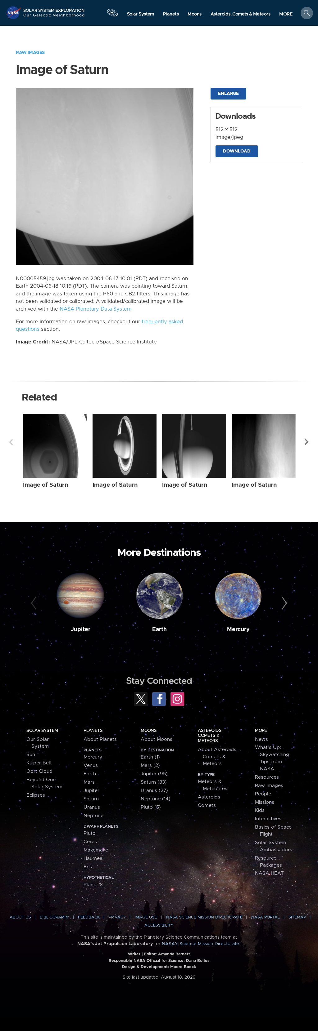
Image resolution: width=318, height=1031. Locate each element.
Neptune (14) (155, 799)
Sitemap (297, 917)
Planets (93, 730)
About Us (20, 917)
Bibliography (54, 917)
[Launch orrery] (112, 14)
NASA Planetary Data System (96, 309)
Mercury (238, 629)
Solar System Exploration (54, 8)
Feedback (89, 917)
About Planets (100, 739)
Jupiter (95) (154, 774)
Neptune (93, 815)
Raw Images (30, 52)
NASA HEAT (269, 873)
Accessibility (159, 925)
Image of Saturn (45, 485)
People (263, 794)
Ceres (90, 841)
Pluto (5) (151, 807)
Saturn (91, 799)
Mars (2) (150, 765)
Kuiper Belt (39, 763)
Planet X (93, 885)
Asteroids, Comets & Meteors (210, 735)
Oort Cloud (39, 771)
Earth (159, 629)
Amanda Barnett (174, 954)
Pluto (90, 833)
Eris (88, 867)
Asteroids (209, 797)
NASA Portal (265, 917)
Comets (207, 805)
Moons (149, 730)
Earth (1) (150, 757)
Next (307, 442)
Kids (260, 810)
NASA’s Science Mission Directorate (200, 944)
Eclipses (35, 795)
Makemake (96, 850)
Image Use (146, 917)
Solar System (42, 730)
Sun (30, 754)
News (261, 739)
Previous (11, 442)
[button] (286, 14)
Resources (267, 777)
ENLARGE (228, 93)
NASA (14, 12)
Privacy (117, 917)
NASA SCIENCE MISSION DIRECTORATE (204, 917)
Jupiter (80, 629)
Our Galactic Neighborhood (54, 17)
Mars (89, 782)
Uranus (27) (154, 790)
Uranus (92, 807)
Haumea (93, 858)
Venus (91, 765)
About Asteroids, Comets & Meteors (218, 756)
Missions (264, 802)
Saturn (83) (154, 782)
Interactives (268, 818)
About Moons (156, 739)
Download (237, 151)
